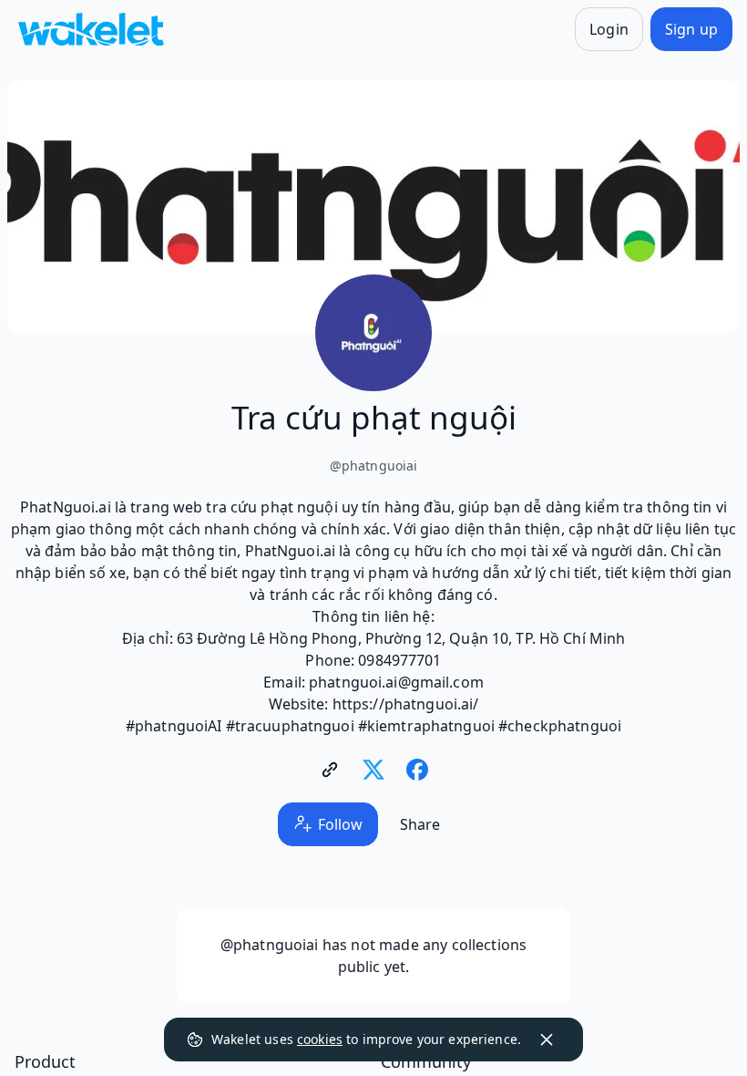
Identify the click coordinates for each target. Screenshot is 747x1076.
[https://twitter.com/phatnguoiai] (373, 770)
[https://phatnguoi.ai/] (330, 770)
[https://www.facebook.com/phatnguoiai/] (417, 770)
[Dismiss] (546, 1039)
